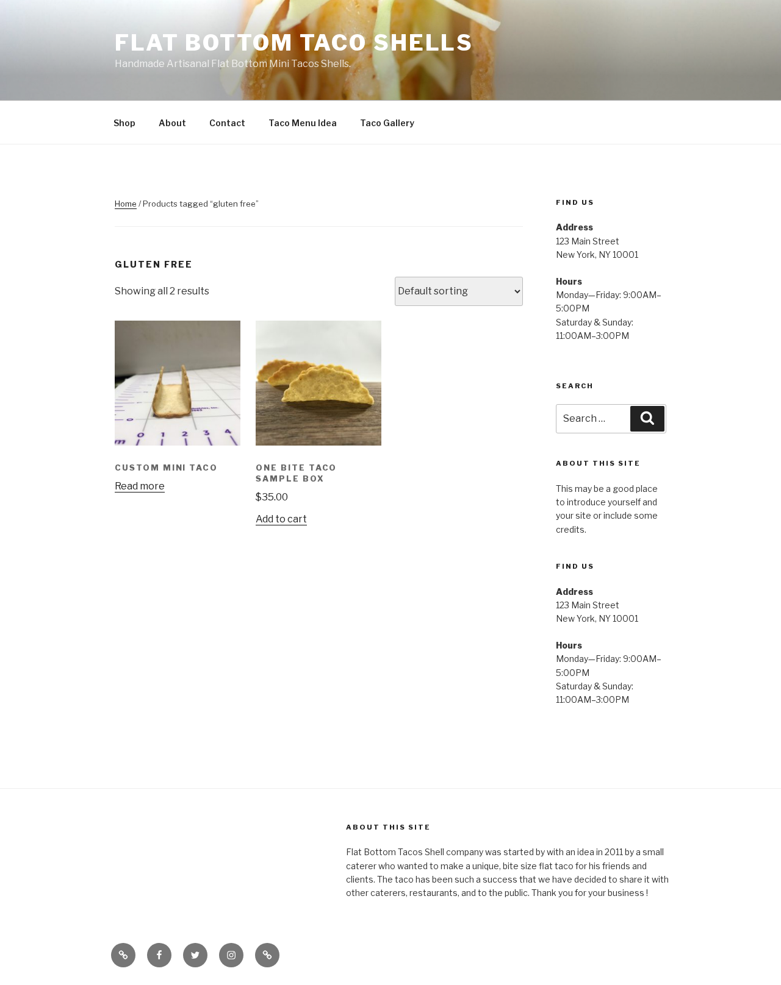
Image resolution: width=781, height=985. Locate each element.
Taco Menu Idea (302, 123)
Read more (140, 486)
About (172, 123)
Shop (124, 123)
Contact (227, 123)
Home (126, 203)
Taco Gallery (387, 123)
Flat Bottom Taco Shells (294, 42)
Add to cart (281, 519)
